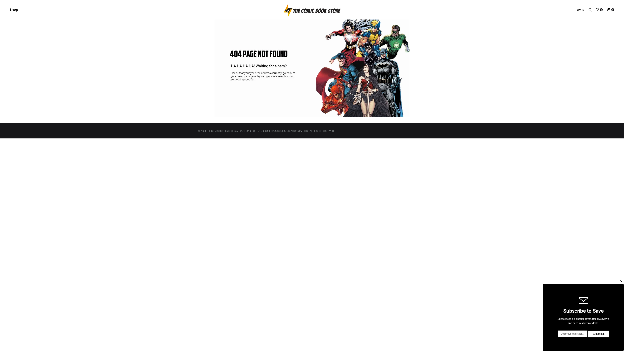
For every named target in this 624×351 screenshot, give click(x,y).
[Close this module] (621, 281)
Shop (14, 9)
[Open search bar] (590, 9)
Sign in (580, 9)
